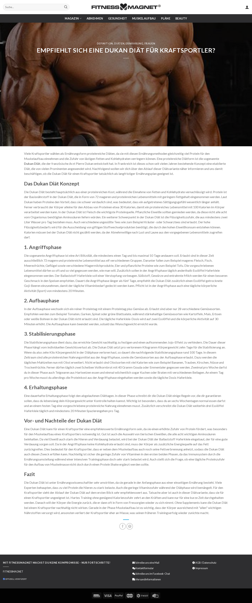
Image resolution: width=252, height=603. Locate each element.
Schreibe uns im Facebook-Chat (152, 573)
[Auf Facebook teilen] (122, 526)
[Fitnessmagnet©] (126, 7)
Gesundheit (117, 18)
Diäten (119, 43)
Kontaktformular (144, 568)
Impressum (201, 568)
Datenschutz (209, 562)
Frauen (150, 43)
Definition (105, 43)
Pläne (165, 18)
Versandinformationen (148, 579)
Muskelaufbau (144, 18)
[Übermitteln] (65, 7)
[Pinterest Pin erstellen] (129, 526)
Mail (157, 562)
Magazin (72, 18)
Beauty (181, 18)
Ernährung (134, 43)
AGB (198, 562)
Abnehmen (95, 18)
